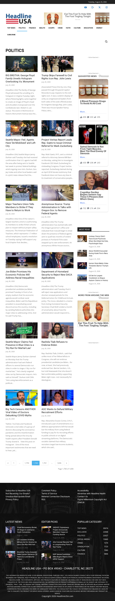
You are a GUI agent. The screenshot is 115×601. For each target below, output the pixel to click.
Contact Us (82, 496)
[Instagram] (106, 7)
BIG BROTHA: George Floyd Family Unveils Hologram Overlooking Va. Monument (20, 78)
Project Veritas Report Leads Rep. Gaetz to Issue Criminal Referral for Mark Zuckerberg (57, 142)
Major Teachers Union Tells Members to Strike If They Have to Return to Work (20, 207)
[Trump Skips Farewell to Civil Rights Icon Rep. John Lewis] (57, 64)
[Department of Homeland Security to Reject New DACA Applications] (57, 260)
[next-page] (66, 463)
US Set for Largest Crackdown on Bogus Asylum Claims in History (98, 278)
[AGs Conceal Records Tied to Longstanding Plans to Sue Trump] (46, 544)
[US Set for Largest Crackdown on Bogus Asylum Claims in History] (82, 278)
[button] (106, 41)
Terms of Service (49, 493)
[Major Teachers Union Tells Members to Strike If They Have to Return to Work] (22, 193)
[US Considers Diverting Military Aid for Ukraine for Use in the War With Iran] (10, 542)
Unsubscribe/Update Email (18, 496)
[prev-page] (8, 463)
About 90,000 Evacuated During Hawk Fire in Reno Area (98, 253)
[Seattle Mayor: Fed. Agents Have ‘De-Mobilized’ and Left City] (22, 128)
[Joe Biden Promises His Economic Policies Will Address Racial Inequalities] (22, 260)
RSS (43, 499)
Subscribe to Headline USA (18, 490)
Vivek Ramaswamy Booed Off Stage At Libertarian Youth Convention (27, 529)
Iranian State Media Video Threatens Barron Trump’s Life (98, 265)
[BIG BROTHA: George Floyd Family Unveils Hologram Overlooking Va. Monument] (22, 64)
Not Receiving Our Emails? (18, 493)
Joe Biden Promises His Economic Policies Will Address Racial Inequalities (20, 274)
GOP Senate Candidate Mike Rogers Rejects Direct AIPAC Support (63, 556)
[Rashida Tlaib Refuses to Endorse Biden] (57, 330)
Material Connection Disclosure (56, 496)
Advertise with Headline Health (91, 493)
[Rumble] (92, 7)
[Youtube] (85, 7)
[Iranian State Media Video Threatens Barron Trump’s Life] (82, 265)
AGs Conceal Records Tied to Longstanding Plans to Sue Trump (63, 544)
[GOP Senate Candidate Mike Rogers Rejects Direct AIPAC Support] (46, 556)
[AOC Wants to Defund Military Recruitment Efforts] (57, 398)
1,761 (44, 463)
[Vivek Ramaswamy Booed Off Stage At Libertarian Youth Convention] (10, 529)
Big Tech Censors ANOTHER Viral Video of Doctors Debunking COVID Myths (20, 412)
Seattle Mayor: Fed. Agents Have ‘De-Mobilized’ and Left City (20, 142)
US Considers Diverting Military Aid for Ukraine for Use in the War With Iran (27, 542)
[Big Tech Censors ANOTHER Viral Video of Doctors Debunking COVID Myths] (22, 398)
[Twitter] (99, 7)
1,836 (59, 463)
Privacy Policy (12, 499)
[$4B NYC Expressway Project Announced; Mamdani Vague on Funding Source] (46, 529)
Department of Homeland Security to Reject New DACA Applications (57, 274)
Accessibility (83, 490)
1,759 (27, 463)
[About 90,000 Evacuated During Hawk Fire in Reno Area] (82, 253)
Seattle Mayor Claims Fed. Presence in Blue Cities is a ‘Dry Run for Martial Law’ (20, 344)
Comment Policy (49, 490)
